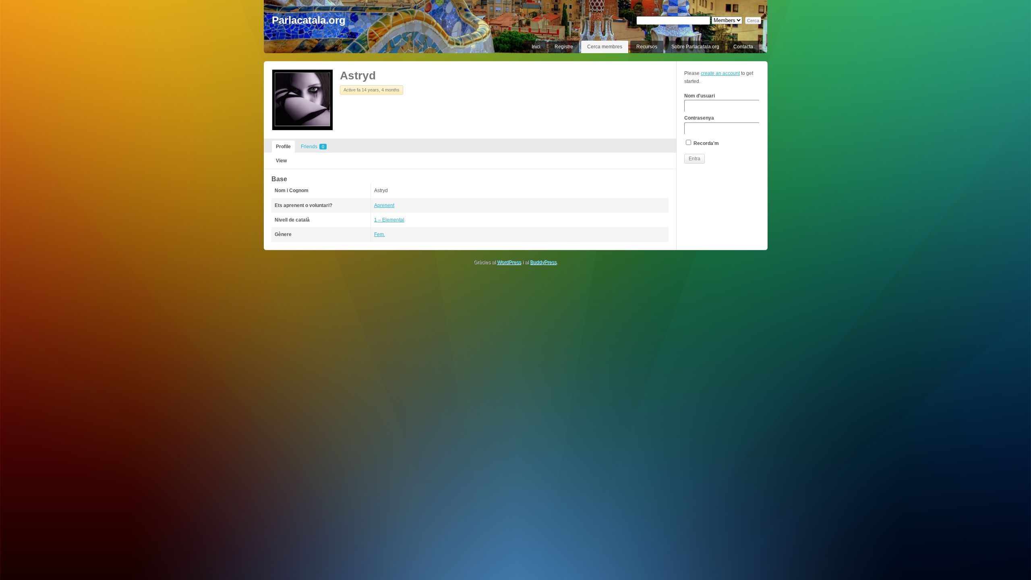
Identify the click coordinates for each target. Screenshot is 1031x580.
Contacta (743, 47)
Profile (283, 146)
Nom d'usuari (699, 96)
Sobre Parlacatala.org (695, 47)
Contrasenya (699, 118)
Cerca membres (604, 47)
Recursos (646, 47)
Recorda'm (705, 143)
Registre (564, 47)
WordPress (509, 262)
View (281, 161)
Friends (312, 146)
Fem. (379, 234)
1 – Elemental (389, 220)
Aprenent (384, 205)
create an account (720, 73)
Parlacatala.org (309, 20)
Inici (536, 47)
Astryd (358, 75)
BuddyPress (543, 262)
